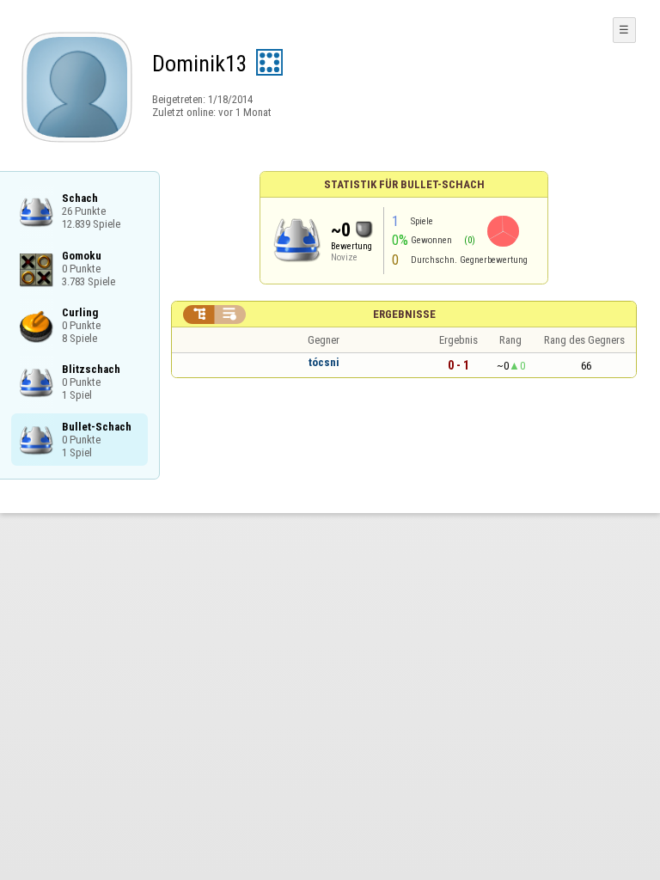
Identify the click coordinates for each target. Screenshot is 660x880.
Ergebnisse (404, 314)
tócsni (324, 362)
